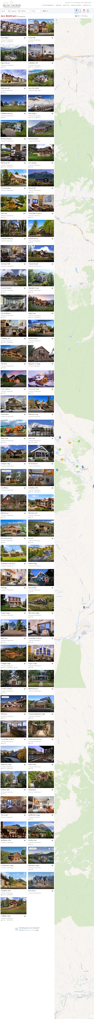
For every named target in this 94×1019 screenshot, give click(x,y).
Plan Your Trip (76, 5)
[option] (78, 16)
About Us (66, 5)
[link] (13, 31)
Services (58, 5)
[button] (13, 34)
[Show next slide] (26, 27)
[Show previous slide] (1, 27)
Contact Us (87, 5)
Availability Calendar (30, 930)
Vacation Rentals (48, 5)
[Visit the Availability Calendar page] (16, 929)
